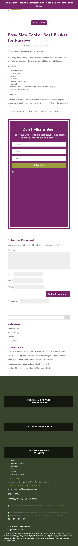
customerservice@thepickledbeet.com (22, 489)
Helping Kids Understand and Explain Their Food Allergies (29, 368)
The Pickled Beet (15, 46)
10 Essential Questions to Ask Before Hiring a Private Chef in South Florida (36, 351)
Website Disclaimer (17, 474)
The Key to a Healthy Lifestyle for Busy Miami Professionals (30, 360)
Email (10, 280)
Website (11, 287)
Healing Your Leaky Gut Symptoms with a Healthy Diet (28, 364)
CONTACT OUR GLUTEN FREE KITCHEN (24, 486)
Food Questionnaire (17, 463)
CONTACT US (39, 22)
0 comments (50, 46)
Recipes (42, 46)
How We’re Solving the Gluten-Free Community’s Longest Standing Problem (36, 356)
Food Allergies (13, 328)
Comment (12, 250)
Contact (13, 471)
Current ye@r (13, 301)
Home (13, 460)
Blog (12, 469)
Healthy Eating (35, 46)
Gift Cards (14, 466)
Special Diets (12, 341)
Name (10, 274)
